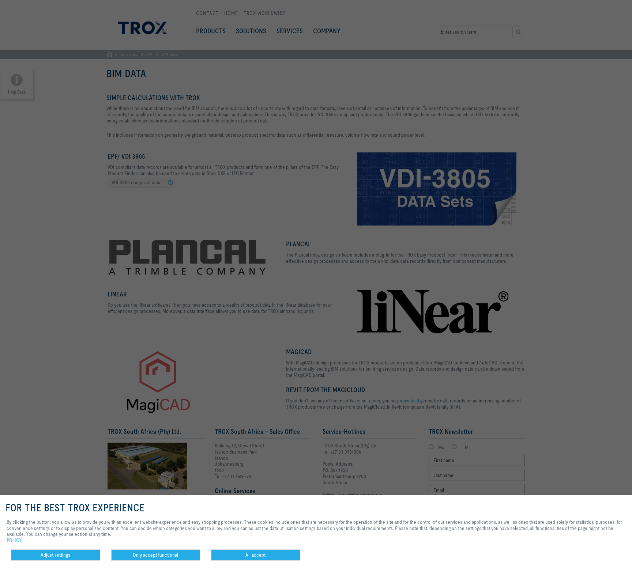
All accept (255, 555)
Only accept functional (155, 555)
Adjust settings (55, 555)
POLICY (14, 540)
